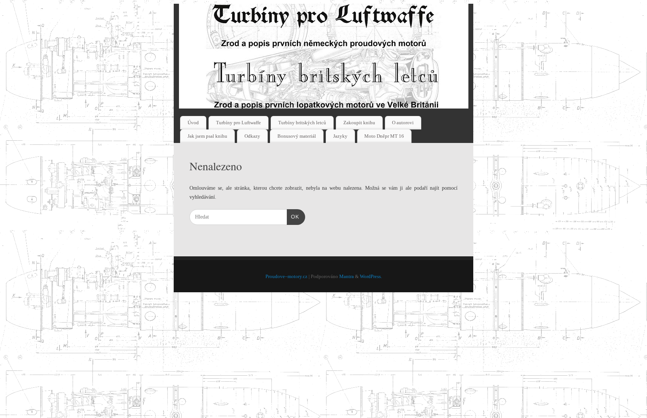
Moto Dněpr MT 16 (384, 136)
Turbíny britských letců (302, 122)
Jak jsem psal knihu (207, 136)
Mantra (346, 276)
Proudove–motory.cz (286, 276)
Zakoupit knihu (359, 122)
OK (293, 216)
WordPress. (371, 276)
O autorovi (403, 122)
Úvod (193, 122)
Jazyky (340, 136)
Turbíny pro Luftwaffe (238, 122)
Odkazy (252, 136)
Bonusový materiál (296, 136)
